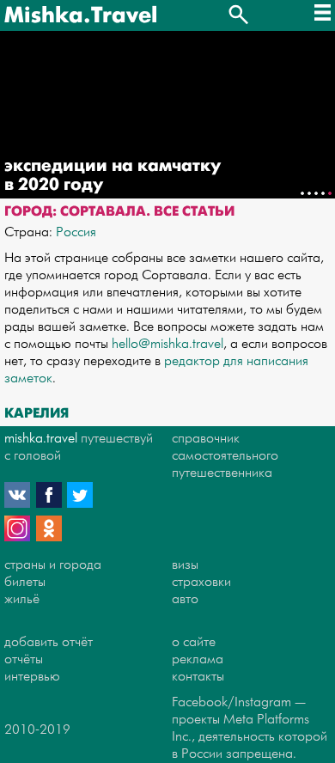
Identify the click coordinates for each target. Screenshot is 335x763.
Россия (76, 232)
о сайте (194, 642)
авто (185, 599)
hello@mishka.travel (167, 344)
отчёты (23, 659)
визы (185, 565)
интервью (32, 676)
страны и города (52, 565)
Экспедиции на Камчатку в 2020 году (112, 175)
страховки (201, 582)
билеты (25, 582)
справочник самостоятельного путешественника (225, 455)
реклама (197, 659)
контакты (198, 676)
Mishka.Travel (80, 15)
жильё (22, 599)
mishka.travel (40, 438)
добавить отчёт (48, 642)
